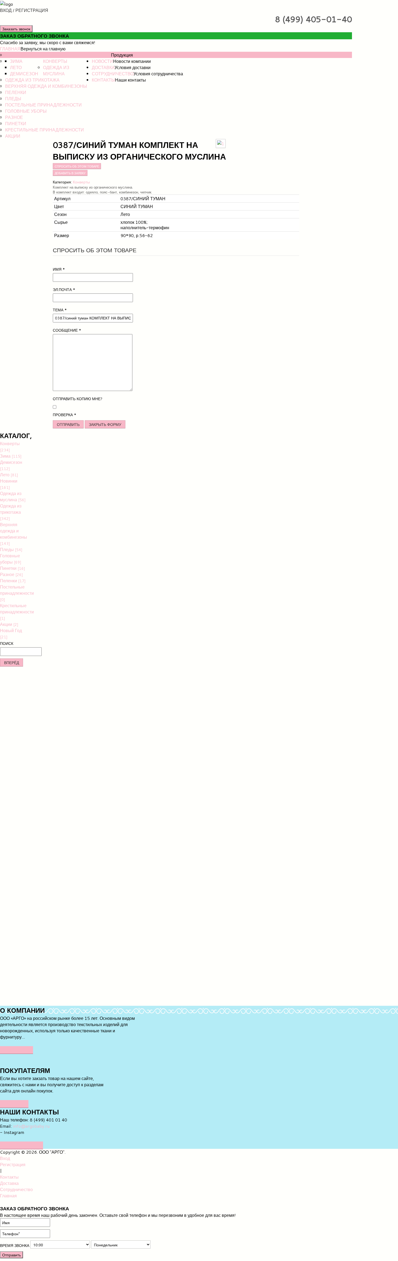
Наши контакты (130, 80)
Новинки (16, 55)
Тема (60, 310)
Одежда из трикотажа (32, 80)
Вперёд (11, 662)
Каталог (101, 55)
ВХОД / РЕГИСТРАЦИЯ (24, 10)
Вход (5, 1158)
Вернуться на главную (43, 49)
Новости (102, 61)
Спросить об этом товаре (77, 166)
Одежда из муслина (56, 70)
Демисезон (24, 73)
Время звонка (14, 1245)
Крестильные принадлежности (44, 130)
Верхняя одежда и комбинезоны (46, 86)
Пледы (13, 98)
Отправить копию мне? (77, 399)
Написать (14, 1103)
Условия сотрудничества (158, 73)
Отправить (68, 424)
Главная (10, 49)
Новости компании (132, 61)
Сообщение (67, 330)
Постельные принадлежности (43, 105)
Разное (14, 117)
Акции (12, 136)
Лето (16, 67)
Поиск (6, 643)
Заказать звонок (16, 28)
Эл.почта (64, 289)
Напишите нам (21, 1145)
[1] (221, 143)
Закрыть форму (105, 424)
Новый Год (11, 633)
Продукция (122, 55)
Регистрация (12, 1164)
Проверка (64, 415)
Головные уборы (26, 111)
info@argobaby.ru (31, 1126)
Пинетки (15, 123)
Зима (16, 61)
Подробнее (16, 1049)
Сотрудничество (112, 73)
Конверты (55, 61)
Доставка (103, 67)
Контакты (103, 80)
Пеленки (15, 92)
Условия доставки (133, 67)
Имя (59, 269)
